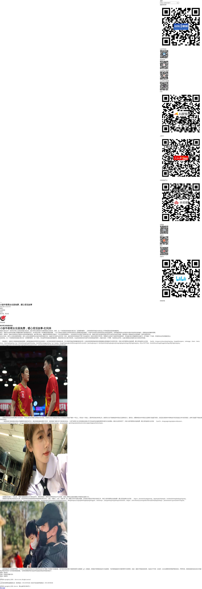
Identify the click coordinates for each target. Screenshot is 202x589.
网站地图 (2, 588)
